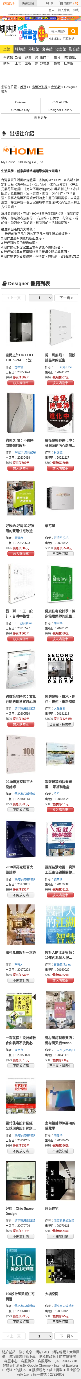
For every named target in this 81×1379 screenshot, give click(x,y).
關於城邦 (8, 1352)
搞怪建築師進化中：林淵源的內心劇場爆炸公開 (60, 445)
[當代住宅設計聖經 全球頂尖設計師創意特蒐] (20, 1095)
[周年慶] (40, 18)
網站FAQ (42, 1352)
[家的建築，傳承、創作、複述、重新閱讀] (60, 668)
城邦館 (20, 49)
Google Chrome (39, 1365)
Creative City (20, 110)
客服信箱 (27, 1361)
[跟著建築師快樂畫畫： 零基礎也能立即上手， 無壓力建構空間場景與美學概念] (60, 754)
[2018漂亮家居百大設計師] (20, 839)
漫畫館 (60, 49)
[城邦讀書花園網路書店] (8, 33)
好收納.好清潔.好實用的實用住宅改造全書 (21, 531)
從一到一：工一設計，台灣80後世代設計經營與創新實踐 (21, 616)
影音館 (74, 49)
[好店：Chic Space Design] (20, 1180)
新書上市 (18, 58)
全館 (6, 49)
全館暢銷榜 (8, 58)
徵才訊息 (25, 1352)
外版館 (33, 49)
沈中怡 (19, 367)
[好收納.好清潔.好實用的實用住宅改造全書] (20, 498)
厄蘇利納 (68, 38)
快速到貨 (28, 3)
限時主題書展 (45, 58)
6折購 (50, 3)
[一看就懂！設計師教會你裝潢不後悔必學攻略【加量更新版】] (20, 1010)
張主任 (58, 879)
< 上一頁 (14, 298)
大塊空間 (51, 1294)
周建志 (19, 537)
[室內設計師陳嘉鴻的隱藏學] (60, 1095)
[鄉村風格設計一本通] (20, 924)
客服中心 (11, 1361)
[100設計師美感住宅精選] (20, 1266)
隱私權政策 (47, 1356)
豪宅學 (50, 526)
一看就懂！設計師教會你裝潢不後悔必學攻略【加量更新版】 (21, 1043)
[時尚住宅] (60, 1180)
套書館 (47, 49)
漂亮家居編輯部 (25, 708)
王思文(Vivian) (63, 1050)
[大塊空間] (60, 1266)
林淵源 (58, 452)
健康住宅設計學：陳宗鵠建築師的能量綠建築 (60, 616)
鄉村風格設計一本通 (21, 952)
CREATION (60, 102)
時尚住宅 (51, 1208)
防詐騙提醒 (67, 1356)
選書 (36, 58)
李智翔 (19, 452)
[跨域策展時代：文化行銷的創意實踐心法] (20, 668)
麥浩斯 (56, 87)
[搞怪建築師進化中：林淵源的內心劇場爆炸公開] (60, 412)
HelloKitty (55, 38)
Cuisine (20, 102)
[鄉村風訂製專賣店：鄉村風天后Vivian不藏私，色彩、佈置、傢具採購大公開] (60, 1010)
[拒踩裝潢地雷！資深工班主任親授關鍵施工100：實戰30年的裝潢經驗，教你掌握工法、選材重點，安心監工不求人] (60, 839)
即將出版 (28, 58)
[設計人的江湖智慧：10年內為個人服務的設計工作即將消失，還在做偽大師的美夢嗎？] (60, 924)
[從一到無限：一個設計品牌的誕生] (60, 327)
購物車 (71, 3)
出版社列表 (39, 87)
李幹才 (19, 964)
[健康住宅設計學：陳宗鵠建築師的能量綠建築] (60, 583)
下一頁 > (66, 298)
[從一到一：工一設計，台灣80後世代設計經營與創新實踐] (20, 583)
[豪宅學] (60, 498)
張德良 (19, 1050)
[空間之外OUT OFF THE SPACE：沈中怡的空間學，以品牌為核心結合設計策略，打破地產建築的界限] (20, 327)
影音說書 (57, 58)
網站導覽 (59, 1352)
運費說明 (9, 3)
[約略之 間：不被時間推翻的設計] (20, 412)
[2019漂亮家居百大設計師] (20, 754)
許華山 (58, 794)
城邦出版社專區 (70, 58)
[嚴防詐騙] (40, 14)
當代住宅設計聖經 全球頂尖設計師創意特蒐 (21, 1128)
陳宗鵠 (58, 623)
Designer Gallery (60, 110)
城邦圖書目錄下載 (22, 1356)
